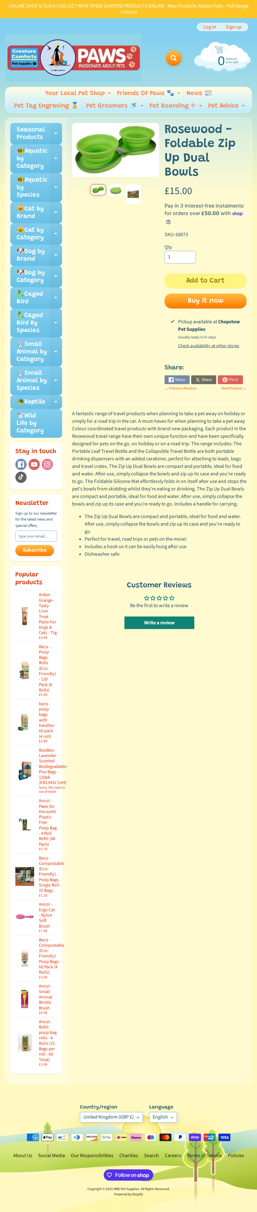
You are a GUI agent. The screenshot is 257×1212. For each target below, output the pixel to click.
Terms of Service (204, 1155)
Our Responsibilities (92, 1155)
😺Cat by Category (39, 234)
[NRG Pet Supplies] (73, 58)
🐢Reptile (39, 404)
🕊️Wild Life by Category (30, 423)
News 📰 (199, 93)
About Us (22, 1155)
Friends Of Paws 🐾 (149, 95)
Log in (209, 26)
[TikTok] (21, 477)
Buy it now (205, 301)
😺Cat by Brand (39, 213)
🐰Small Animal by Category (39, 352)
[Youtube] (34, 464)
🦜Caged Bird (39, 298)
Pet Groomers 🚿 (115, 107)
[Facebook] (21, 464)
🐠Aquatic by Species (39, 187)
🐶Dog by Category (39, 277)
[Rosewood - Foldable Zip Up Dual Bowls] (98, 189)
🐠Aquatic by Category (39, 158)
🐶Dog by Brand (39, 255)
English (160, 1117)
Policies (236, 1155)
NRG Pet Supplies (126, 1189)
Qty (168, 247)
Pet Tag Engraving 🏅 (46, 106)
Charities (128, 1155)
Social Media (51, 1155)
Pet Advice (227, 107)
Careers (173, 1155)
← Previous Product (181, 388)
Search (151, 1155)
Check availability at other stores (208, 346)
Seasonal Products (39, 134)
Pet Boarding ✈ (176, 107)
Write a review (159, 622)
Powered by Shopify (128, 1194)
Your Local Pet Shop (79, 95)
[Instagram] (47, 464)
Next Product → (234, 388)
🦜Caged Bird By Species (39, 323)
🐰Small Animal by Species (39, 380)
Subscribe (34, 550)
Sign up (234, 26)
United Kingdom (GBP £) (108, 1117)
